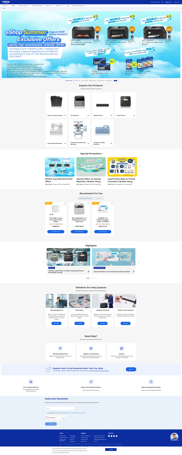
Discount (48, 203)
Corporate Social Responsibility (62, 440)
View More (56, 323)
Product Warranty (84, 437)
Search (178, 2)
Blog (68, 5)
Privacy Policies (81, 412)
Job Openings (72, 441)
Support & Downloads (37, 5)
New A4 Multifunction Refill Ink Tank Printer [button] (63, 271)
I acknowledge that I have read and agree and (66, 412)
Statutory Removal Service (99, 437)
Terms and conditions (71, 412)
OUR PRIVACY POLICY (63, 452)
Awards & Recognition (63, 437)
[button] (68, 80)
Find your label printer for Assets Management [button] (109, 271)
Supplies (13, 5)
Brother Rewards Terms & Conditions (99, 370)
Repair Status (83, 441)
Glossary (96, 441)
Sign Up (131, 369)
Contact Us (72, 439)
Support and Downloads (85, 435)
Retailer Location (84, 439)
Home (4, 8)
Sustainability (72, 435)
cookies (57, 448)
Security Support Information (99, 439)
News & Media (72, 437)
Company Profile (62, 435)
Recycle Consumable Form (99, 435)
